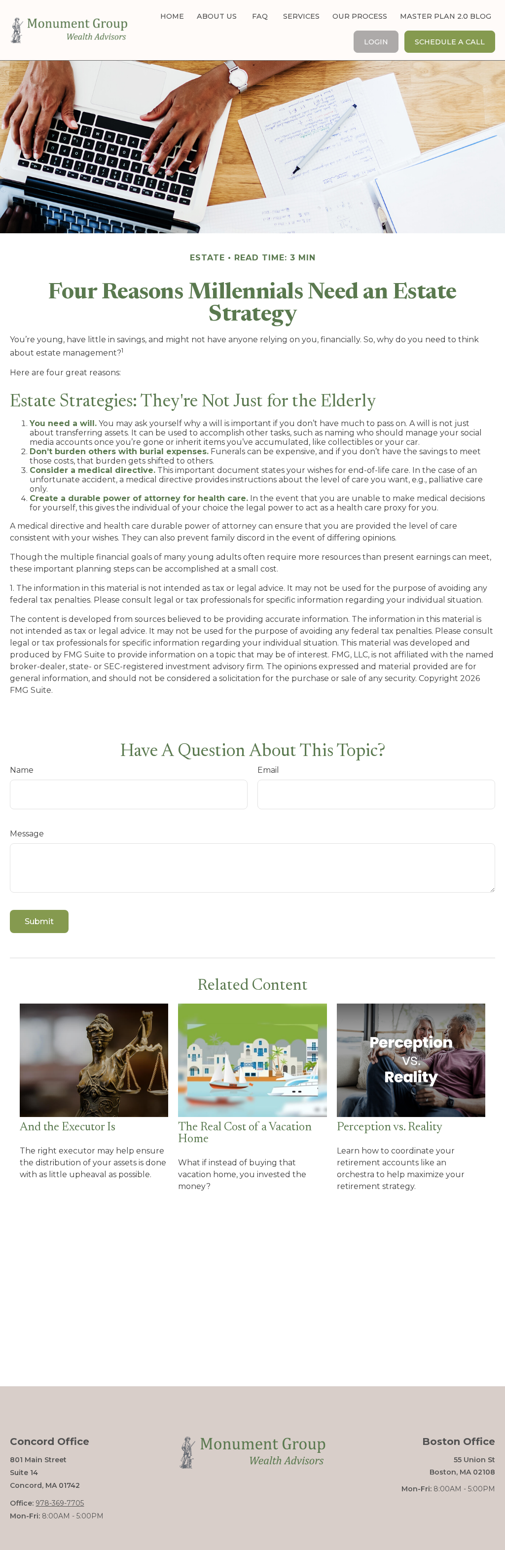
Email (268, 770)
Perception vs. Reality (389, 1127)
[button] (172, 16)
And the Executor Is (67, 1127)
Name (22, 770)
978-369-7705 (60, 1503)
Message (27, 833)
